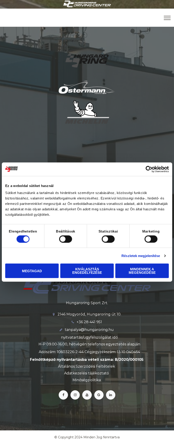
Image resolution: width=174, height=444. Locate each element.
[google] (99, 395)
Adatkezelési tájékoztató (86, 373)
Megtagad (32, 271)
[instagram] (75, 395)
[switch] (65, 239)
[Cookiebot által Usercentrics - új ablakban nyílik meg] (149, 169)
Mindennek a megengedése (142, 270)
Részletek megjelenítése (140, 255)
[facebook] (63, 395)
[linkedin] (110, 395)
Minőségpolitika (86, 380)
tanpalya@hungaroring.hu (89, 330)
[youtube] (87, 395)
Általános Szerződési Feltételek (86, 366)
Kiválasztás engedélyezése (87, 270)
